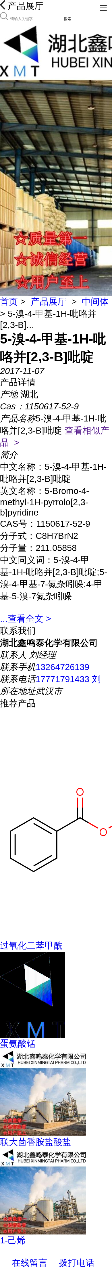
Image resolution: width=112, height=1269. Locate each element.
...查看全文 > (25, 619)
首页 (9, 302)
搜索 (67, 19)
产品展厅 (48, 302)
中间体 (95, 302)
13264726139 (62, 667)
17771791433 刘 (68, 679)
